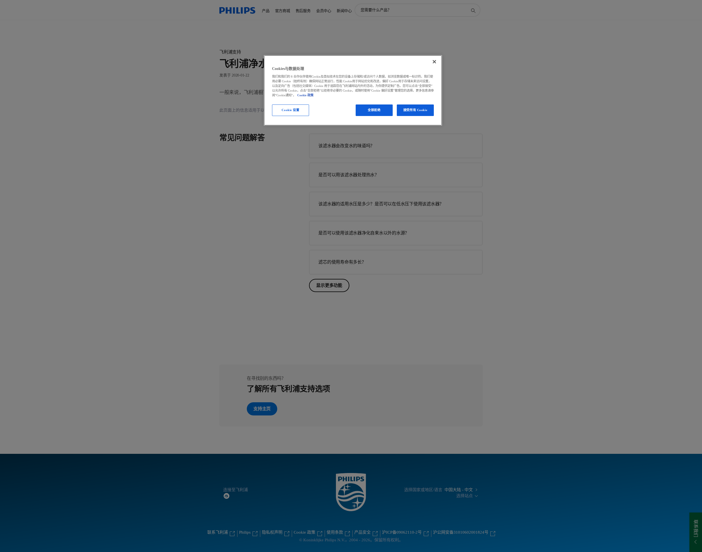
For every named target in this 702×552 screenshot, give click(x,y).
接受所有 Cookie (415, 110)
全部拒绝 (374, 110)
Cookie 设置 (290, 110)
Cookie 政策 (305, 95)
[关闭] (434, 62)
